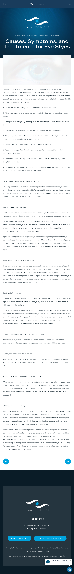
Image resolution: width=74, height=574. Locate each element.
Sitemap (29, 548)
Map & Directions (19, 538)
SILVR (60, 556)
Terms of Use (20, 548)
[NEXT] (6, 462)
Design (43, 556)
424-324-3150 (37, 519)
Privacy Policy (10, 548)
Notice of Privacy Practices (41, 551)
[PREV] (68, 462)
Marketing (52, 556)
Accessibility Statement (41, 548)
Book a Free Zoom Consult (50, 538)
